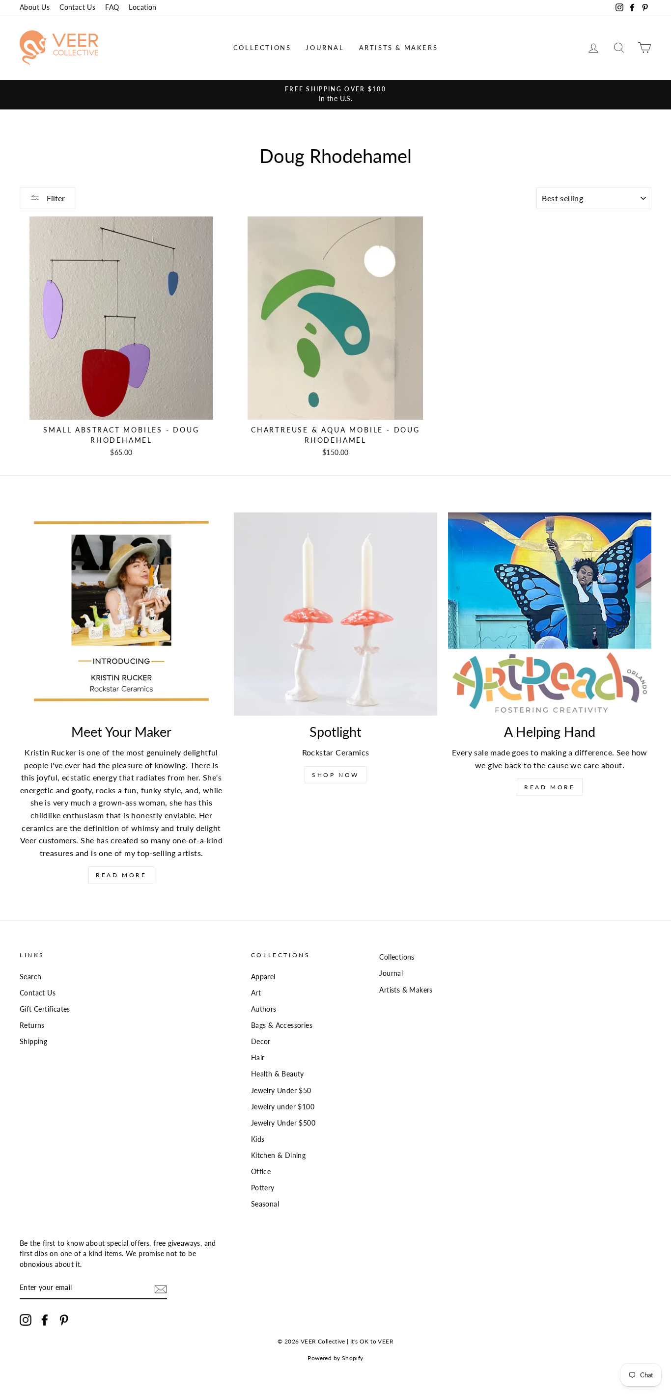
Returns (32, 1025)
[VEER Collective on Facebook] (45, 1320)
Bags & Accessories (281, 1025)
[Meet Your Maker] (121, 614)
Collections (262, 48)
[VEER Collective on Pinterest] (64, 1320)
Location (142, 7)
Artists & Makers (398, 48)
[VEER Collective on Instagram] (25, 1320)
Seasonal (265, 1204)
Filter (55, 198)
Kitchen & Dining (278, 1155)
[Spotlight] (335, 614)
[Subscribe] (160, 1288)
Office (261, 1172)
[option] (335, 95)
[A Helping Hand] (549, 614)
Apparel (263, 977)
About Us (35, 7)
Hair (258, 1058)
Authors (264, 1009)
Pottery (263, 1188)
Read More (121, 875)
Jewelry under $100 (282, 1107)
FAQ (112, 7)
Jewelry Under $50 (281, 1091)
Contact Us (77, 7)
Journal (325, 48)
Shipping (33, 1042)
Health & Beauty (277, 1074)
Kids (258, 1139)
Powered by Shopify (335, 1358)
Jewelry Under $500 (283, 1123)
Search (30, 977)
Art (256, 993)
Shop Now (335, 775)
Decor (261, 1042)
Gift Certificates (45, 1009)
